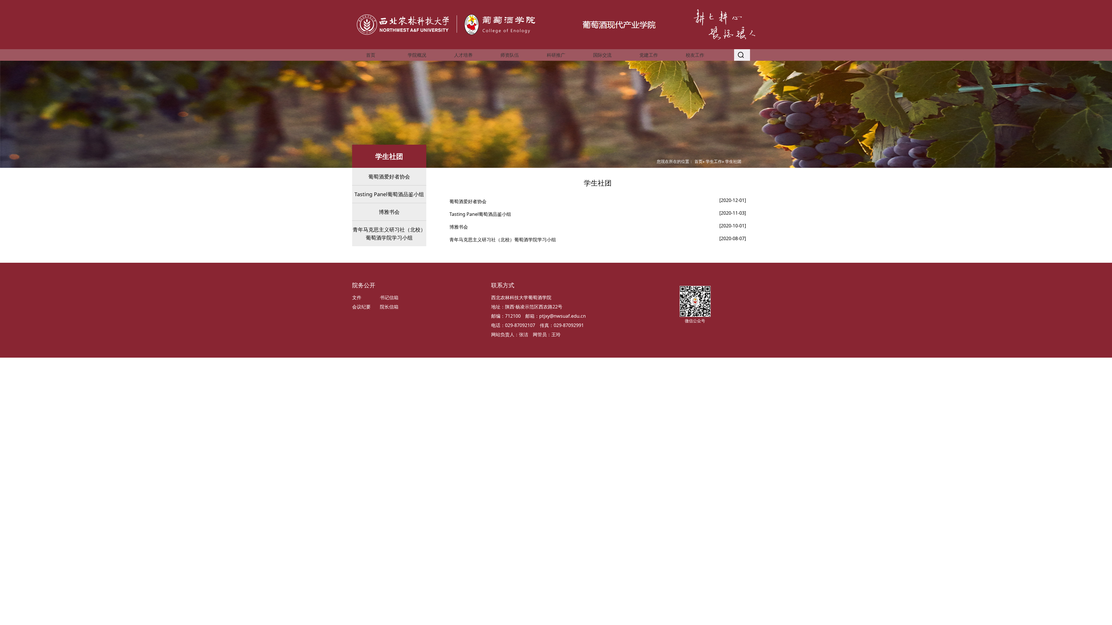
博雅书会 (389, 211)
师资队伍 (509, 55)
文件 (356, 297)
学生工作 (714, 161)
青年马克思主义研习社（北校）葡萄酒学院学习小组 (389, 233)
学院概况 (417, 55)
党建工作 (648, 55)
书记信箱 (389, 297)
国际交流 (602, 55)
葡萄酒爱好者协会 (389, 176)
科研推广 (556, 55)
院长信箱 (389, 307)
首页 (370, 55)
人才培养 (463, 55)
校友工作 (695, 55)
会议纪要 (361, 307)
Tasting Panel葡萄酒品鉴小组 (389, 194)
